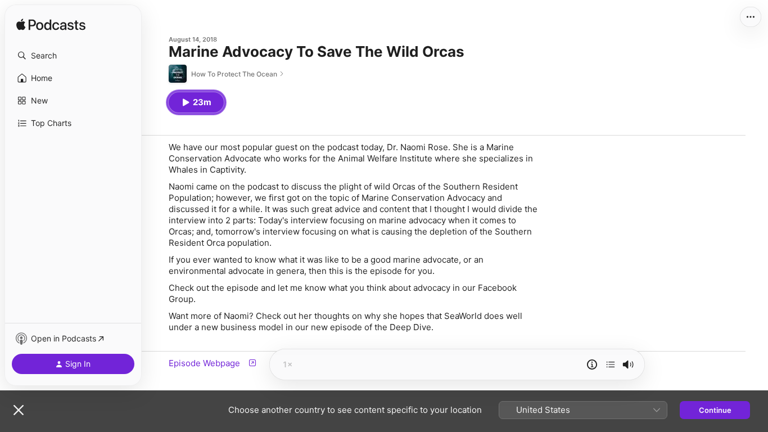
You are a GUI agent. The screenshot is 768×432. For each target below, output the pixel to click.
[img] (50, 25)
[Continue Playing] (610, 364)
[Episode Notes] (592, 364)
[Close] (18, 410)
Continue (715, 410)
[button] (73, 55)
